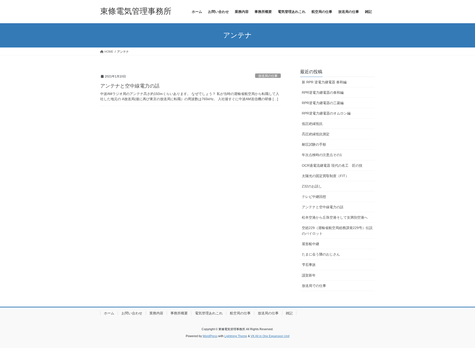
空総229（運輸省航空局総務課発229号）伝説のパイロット (337, 230)
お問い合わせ (131, 313)
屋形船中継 (310, 244)
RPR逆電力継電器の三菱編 (323, 103)
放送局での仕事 (314, 286)
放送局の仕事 (268, 76)
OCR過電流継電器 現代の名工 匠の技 (332, 165)
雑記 (289, 313)
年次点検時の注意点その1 (322, 155)
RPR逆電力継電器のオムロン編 (326, 113)
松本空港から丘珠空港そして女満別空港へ (335, 217)
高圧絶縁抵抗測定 (316, 134)
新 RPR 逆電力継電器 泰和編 (324, 82)
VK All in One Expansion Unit (270, 336)
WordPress (210, 336)
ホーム (109, 313)
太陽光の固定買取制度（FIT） (325, 176)
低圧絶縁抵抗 (312, 124)
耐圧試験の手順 (314, 144)
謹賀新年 (309, 275)
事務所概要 (179, 313)
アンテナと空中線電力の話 (130, 86)
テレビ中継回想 (314, 197)
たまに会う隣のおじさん (321, 254)
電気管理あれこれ (209, 313)
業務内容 (156, 313)
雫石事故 (309, 265)
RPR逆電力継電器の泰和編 (323, 92)
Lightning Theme (235, 336)
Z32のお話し (312, 186)
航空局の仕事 (240, 313)
